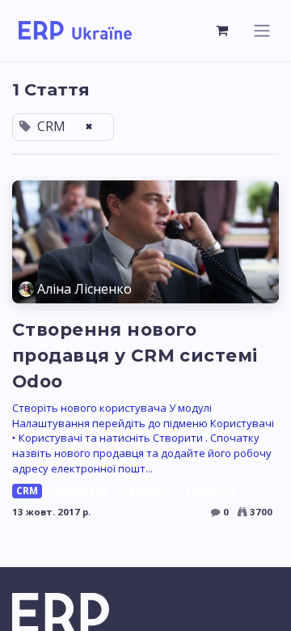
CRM (27, 491)
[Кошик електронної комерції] (222, 30)
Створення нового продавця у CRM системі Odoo (134, 355)
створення (208, 491)
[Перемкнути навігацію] (262, 30)
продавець (79, 491)
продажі (144, 491)
